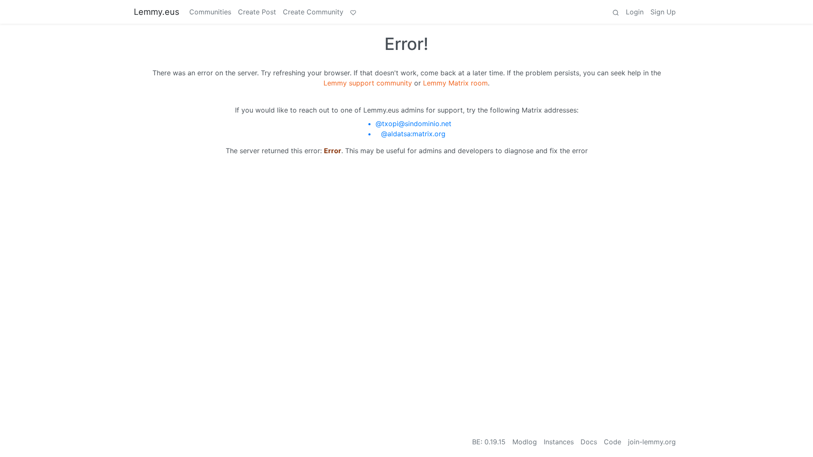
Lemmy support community (368, 83)
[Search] (615, 11)
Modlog (524, 442)
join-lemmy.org (652, 442)
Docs (589, 442)
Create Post (257, 12)
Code (612, 442)
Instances (559, 442)
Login (635, 12)
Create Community (313, 12)
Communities (210, 12)
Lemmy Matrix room (455, 83)
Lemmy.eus (156, 12)
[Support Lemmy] (353, 11)
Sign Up (663, 12)
